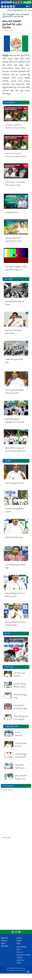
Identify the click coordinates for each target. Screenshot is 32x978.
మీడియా (19, 940)
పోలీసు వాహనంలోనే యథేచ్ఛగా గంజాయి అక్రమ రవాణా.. (20, 779)
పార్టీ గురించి (4, 938)
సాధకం (3, 943)
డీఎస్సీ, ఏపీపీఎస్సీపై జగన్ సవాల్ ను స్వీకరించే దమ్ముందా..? (21, 719)
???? (27, 6)
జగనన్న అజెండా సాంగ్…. (12, 212)
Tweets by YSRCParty (7, 790)
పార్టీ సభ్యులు (5, 946)
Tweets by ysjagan (6, 837)
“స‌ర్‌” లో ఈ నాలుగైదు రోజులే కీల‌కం (12, 10)
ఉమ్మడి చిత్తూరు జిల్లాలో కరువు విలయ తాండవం (21, 768)
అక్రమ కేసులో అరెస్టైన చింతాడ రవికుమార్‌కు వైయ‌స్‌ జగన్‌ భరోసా (21, 757)
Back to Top (28, 971)
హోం (4, 14)
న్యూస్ (18, 943)
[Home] (16, 2)
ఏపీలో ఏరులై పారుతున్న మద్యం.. (14, 537)
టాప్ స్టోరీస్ (11, 14)
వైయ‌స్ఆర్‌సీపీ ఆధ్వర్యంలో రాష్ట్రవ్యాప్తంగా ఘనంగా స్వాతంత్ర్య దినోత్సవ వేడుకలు (14, 422)
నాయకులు (4, 940)
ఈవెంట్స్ (19, 938)
